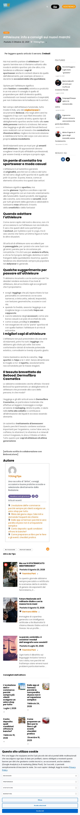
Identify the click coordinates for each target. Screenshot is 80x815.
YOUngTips (38, 42)
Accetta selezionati (40, 805)
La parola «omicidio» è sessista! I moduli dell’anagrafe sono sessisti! (33, 640)
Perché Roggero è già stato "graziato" (68, 70)
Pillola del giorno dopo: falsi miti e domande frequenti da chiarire (25, 516)
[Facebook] (63, 159)
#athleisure (10, 550)
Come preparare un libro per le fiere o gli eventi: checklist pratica (27, 536)
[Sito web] (33, 496)
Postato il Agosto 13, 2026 (31, 607)
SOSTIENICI (69, 6)
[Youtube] (68, 159)
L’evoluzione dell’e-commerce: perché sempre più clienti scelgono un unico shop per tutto (26, 508)
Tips (6, 33)
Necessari (7, 775)
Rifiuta (40, 800)
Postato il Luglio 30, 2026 (31, 646)
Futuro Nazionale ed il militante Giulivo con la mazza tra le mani (30, 601)
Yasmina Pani (29, 573)
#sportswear (25, 550)
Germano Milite (29, 611)
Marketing (7, 793)
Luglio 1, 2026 (9, 708)
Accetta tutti (40, 811)
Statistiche (8, 787)
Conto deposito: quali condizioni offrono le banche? (25, 530)
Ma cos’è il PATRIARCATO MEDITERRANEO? (31, 564)
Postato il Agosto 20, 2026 (32, 569)
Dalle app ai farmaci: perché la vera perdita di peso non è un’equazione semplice (27, 523)
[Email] (36, 496)
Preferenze (8, 781)
